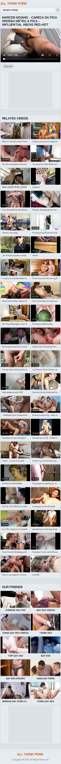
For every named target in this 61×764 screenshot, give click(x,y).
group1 (9, 66)
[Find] (57, 10)
